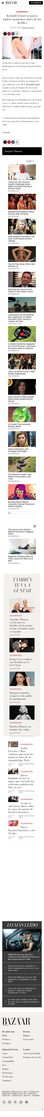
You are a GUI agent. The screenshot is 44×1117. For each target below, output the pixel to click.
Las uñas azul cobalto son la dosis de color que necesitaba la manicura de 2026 (23, 1001)
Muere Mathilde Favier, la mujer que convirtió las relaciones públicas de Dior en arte (21, 781)
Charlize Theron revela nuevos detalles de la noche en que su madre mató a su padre (21, 625)
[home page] (11, 3)
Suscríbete (36, 3)
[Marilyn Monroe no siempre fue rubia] (22, 713)
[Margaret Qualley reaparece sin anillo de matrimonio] (22, 679)
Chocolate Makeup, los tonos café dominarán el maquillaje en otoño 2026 (22, 979)
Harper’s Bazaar (28, 27)
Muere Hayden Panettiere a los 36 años (21, 830)
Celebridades (22, 12)
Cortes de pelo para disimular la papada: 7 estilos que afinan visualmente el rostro (22, 990)
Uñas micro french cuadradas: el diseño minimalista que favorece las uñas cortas (23, 968)
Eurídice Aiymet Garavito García (26, 764)
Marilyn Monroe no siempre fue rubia (20, 728)
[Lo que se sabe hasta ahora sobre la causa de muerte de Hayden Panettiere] (13, 799)
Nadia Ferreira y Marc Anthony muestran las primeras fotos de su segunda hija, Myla (20, 754)
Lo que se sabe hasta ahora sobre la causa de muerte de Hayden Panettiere (21, 807)
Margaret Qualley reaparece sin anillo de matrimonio (20, 696)
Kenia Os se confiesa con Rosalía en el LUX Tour (20, 662)
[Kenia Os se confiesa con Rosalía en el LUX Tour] (22, 645)
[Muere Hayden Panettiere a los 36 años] (13, 823)
